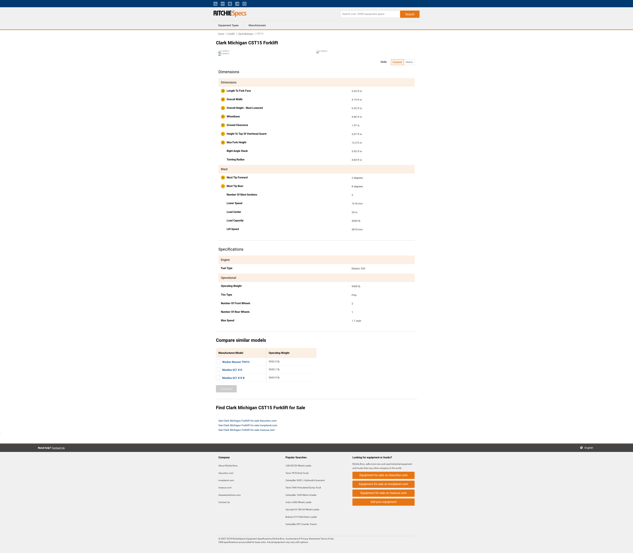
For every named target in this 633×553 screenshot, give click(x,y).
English (590, 447)
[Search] (410, 14)
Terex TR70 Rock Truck (297, 473)
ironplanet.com (226, 480)
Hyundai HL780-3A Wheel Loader (302, 509)
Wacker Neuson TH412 (236, 362)
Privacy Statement (310, 538)
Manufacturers (257, 25)
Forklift (231, 33)
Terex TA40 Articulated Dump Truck (303, 487)
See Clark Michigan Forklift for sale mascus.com (246, 429)
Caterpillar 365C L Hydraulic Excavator (305, 480)
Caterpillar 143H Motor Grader (301, 495)
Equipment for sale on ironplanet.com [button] (383, 484)
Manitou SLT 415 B (233, 378)
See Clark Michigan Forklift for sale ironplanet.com (247, 425)
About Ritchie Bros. (228, 465)
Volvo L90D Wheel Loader (299, 502)
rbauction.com (225, 473)
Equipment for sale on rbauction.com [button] (384, 475)
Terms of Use (327, 538)
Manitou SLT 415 (232, 369)
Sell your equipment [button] (384, 502)
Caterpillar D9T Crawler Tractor (301, 524)
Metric (409, 62)
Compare (226, 389)
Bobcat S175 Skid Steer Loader (301, 517)
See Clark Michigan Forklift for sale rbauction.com (247, 420)
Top (627, 548)
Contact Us (58, 447)
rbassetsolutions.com (229, 495)
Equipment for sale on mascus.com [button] (384, 493)
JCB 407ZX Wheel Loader (298, 465)
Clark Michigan (245, 33)
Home (221, 33)
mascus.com (225, 487)
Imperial (397, 62)
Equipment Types (228, 25)
